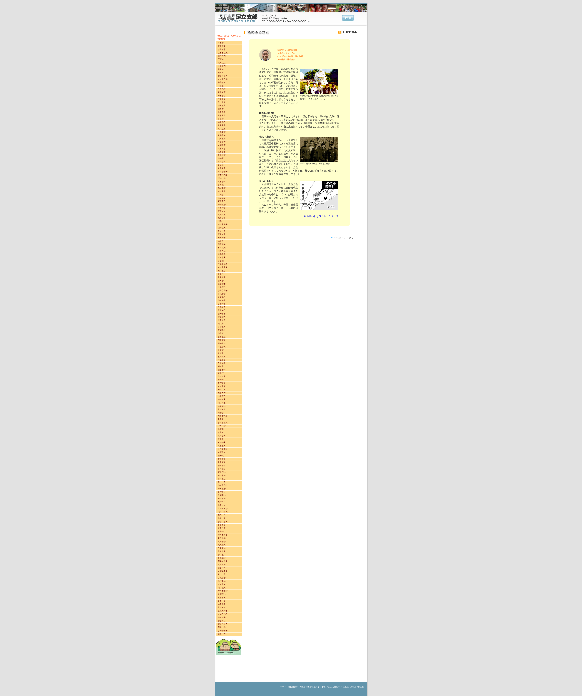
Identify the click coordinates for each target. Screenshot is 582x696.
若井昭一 (222, 475)
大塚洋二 (222, 297)
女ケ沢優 (222, 102)
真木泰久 (222, 181)
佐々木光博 (222, 79)
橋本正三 (222, 337)
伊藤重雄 (222, 495)
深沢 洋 (222, 634)
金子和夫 (222, 231)
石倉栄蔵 (222, 548)
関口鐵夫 (222, 588)
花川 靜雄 (222, 512)
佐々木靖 (222, 386)
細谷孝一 (222, 109)
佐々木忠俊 (222, 267)
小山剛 (221, 261)
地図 (348, 18)
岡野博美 (222, 244)
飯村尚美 (222, 584)
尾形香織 (222, 254)
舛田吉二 (222, 396)
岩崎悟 (221, 353)
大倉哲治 (222, 208)
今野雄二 (222, 379)
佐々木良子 (222, 224)
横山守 (221, 373)
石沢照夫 (222, 257)
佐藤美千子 (222, 571)
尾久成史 (222, 129)
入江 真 (222, 574)
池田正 (221, 72)
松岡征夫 (222, 399)
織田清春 (222, 218)
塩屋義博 (222, 538)
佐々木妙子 (222, 535)
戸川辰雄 (222, 498)
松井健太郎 (222, 449)
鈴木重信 (222, 132)
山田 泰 (222, 518)
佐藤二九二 (222, 614)
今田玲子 (222, 617)
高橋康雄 (222, 406)
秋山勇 (221, 432)
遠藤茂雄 (222, 594)
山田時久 (222, 568)
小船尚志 (222, 66)
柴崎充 (221, 456)
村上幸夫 (222, 347)
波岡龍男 (222, 356)
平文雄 (221, 350)
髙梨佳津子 (222, 561)
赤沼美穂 (222, 188)
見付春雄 (222, 564)
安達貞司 (222, 459)
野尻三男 (222, 551)
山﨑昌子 (222, 314)
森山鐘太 (222, 284)
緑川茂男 (222, 376)
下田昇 (221, 274)
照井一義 (222, 178)
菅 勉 (221, 555)
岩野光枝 (222, 89)
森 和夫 (222, 482)
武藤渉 (221, 241)
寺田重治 (222, 489)
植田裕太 (222, 320)
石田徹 (221, 185)
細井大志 (222, 56)
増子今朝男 (222, 76)
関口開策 (222, 403)
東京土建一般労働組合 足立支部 (238, 18)
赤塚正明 (222, 360)
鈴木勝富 (222, 96)
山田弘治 (222, 505)
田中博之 (222, 277)
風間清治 (222, 541)
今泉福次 (222, 363)
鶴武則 (221, 323)
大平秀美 (222, 135)
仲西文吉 (222, 389)
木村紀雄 (222, 247)
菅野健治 (222, 211)
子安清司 (222, 82)
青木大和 (222, 115)
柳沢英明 (222, 340)
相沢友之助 (222, 416)
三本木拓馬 (222, 53)
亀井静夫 (222, 442)
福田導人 (222, 122)
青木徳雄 (222, 558)
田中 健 (222, 601)
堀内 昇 (222, 515)
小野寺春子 (222, 630)
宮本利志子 (222, 175)
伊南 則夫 (222, 522)
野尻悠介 (222, 310)
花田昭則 (222, 138)
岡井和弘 (222, 158)
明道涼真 (222, 105)
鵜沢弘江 (222, 63)
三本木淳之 (222, 264)
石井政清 (222, 469)
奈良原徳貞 (222, 422)
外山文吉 (222, 142)
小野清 (221, 333)
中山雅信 (222, 155)
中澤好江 (222, 531)
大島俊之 (222, 168)
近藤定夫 (222, 597)
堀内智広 (222, 92)
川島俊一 (222, 86)
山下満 (221, 429)
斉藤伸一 (222, 165)
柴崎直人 (222, 228)
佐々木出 (222, 191)
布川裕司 (222, 162)
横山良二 (222, 621)
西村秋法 (222, 479)
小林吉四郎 (222, 485)
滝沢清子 (222, 462)
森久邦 (221, 69)
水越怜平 (222, 304)
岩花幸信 (222, 294)
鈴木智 (221, 43)
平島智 (221, 119)
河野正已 (222, 201)
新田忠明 (222, 525)
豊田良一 (222, 439)
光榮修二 (222, 412)
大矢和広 (222, 214)
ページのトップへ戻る (343, 238)
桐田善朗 (222, 465)
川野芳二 (222, 251)
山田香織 (222, 112)
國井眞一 (222, 343)
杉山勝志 (222, 49)
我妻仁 (221, 221)
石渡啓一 (222, 59)
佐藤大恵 (222, 145)
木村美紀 (222, 581)
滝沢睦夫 (222, 545)
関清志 (221, 366)
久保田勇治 (222, 508)
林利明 (221, 195)
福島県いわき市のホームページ (321, 216)
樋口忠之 (222, 271)
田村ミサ (222, 492)
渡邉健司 (222, 234)
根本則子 (222, 152)
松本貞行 (222, 287)
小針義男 (222, 327)
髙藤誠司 (222, 198)
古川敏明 (222, 409)
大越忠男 (222, 446)
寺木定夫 (222, 307)
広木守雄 (222, 472)
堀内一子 (222, 237)
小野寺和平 (222, 290)
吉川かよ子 (222, 171)
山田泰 (221, 281)
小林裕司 (222, 300)
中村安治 (222, 383)
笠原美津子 (222, 611)
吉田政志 (222, 528)
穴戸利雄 (222, 426)
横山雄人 (222, 317)
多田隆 (221, 419)
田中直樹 (222, 125)
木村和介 (222, 502)
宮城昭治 (222, 578)
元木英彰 (222, 148)
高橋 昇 (222, 627)
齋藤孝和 (222, 330)
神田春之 (222, 604)
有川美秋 (222, 607)
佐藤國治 (222, 452)
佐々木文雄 (222, 591)
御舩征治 (222, 204)
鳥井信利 (222, 436)
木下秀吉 (222, 393)
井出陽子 (222, 99)
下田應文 (222, 46)
